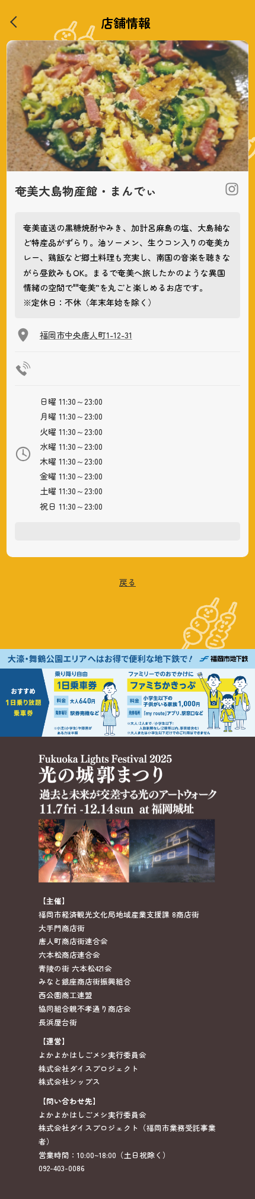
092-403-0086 (62, 1168)
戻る (127, 582)
